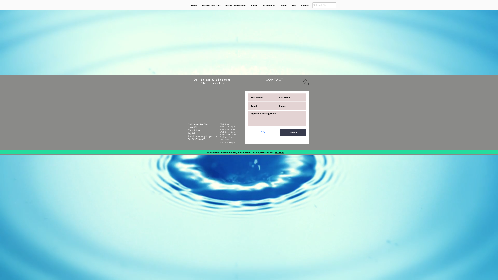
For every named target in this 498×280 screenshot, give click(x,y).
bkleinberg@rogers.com (206, 136)
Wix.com (279, 152)
